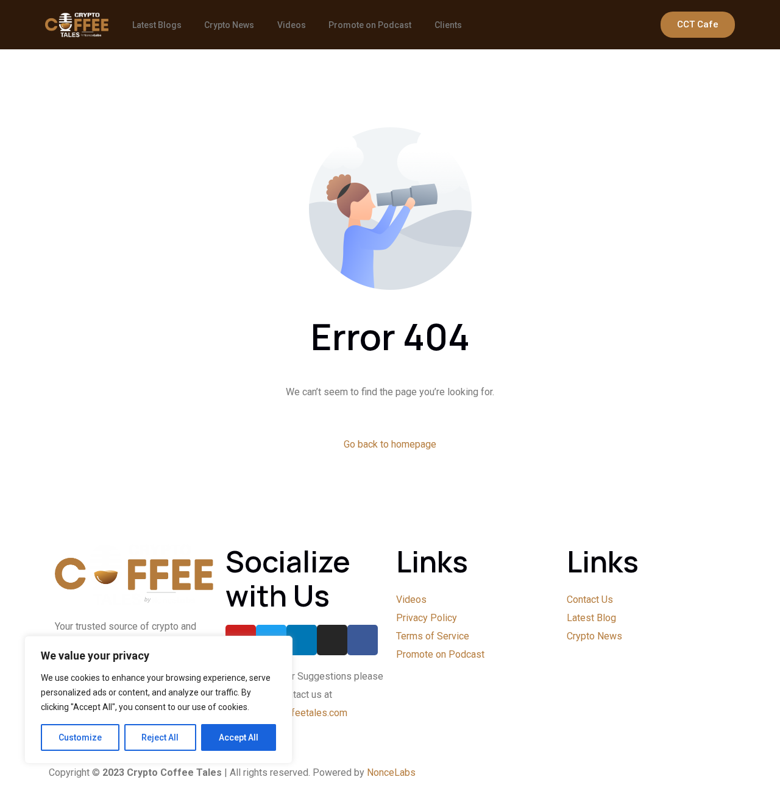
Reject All (160, 737)
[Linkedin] (301, 640)
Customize (80, 737)
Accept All (238, 737)
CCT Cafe (697, 24)
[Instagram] (332, 640)
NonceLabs (391, 772)
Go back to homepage (390, 444)
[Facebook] (362, 640)
